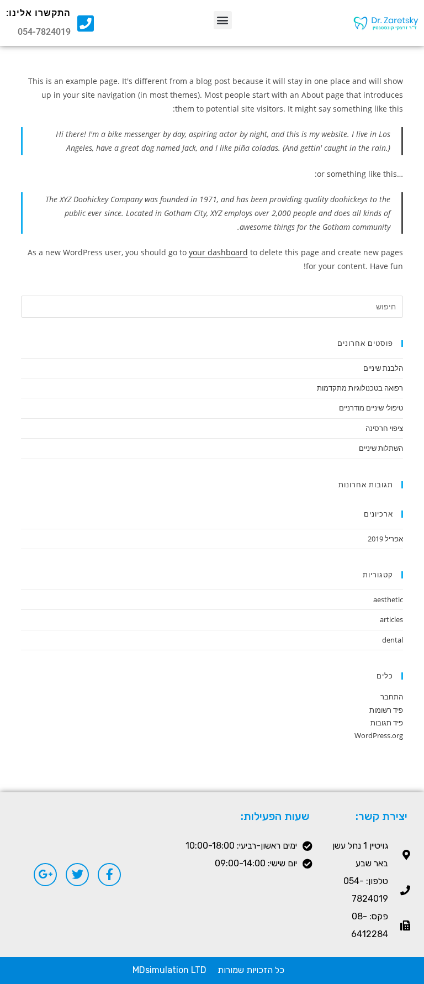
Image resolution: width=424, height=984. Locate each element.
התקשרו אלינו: (38, 13)
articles (391, 619)
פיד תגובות (386, 723)
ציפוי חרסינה (384, 428)
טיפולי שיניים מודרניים (371, 408)
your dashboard (218, 252)
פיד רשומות (386, 710)
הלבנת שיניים (383, 368)
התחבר (391, 697)
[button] (223, 20)
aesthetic (388, 599)
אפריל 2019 (385, 539)
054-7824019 (44, 32)
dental (392, 640)
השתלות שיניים (381, 448)
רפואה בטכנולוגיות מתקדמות (360, 388)
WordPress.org (378, 735)
